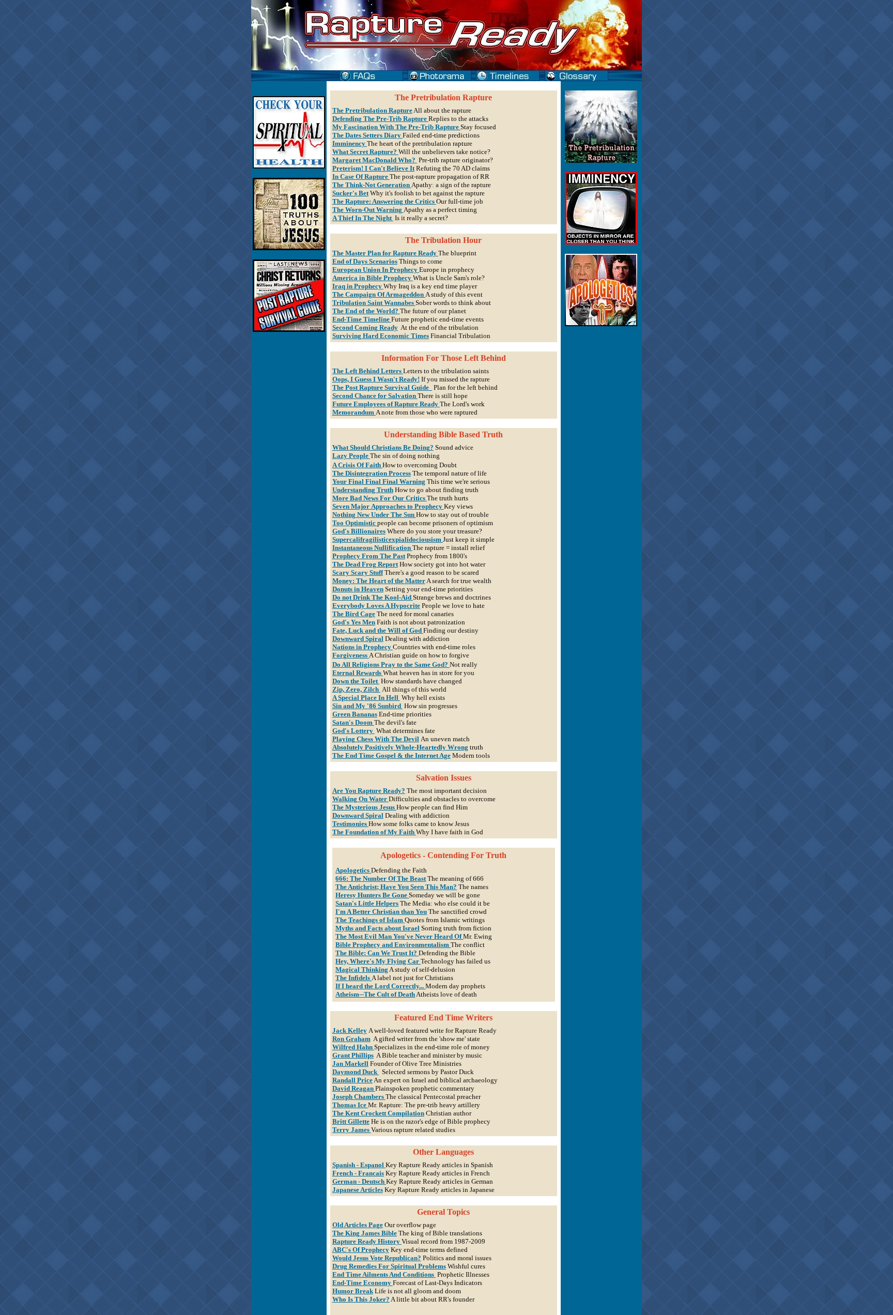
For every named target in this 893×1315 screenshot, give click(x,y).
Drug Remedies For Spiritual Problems (389, 1266)
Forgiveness (350, 655)
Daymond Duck (355, 1072)
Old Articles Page (357, 1225)
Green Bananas (354, 714)
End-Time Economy (362, 1283)
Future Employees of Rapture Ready (386, 404)
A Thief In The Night (362, 218)
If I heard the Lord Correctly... (380, 986)
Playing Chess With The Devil (375, 739)
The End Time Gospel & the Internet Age (391, 755)
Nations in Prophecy (362, 647)
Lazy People (351, 456)
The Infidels (353, 978)
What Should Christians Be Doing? (383, 447)
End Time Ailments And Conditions (384, 1274)
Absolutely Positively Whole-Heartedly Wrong (400, 747)
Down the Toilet (355, 681)
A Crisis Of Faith (357, 465)
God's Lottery (353, 731)
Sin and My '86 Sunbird (367, 706)
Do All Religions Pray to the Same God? (391, 664)
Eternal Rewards (357, 673)
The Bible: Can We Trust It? (377, 953)
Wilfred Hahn (353, 1047)
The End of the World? (366, 311)
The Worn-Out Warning (368, 209)
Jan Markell (350, 1063)
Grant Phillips (353, 1055)
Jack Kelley (349, 1030)
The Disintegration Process (371, 473)
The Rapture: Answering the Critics (384, 201)
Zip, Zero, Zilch (356, 689)
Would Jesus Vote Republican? (376, 1258)
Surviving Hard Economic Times (380, 336)
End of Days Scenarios (364, 261)
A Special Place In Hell (366, 697)
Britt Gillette (350, 1121)
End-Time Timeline (361, 319)
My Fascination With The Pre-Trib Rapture (396, 127)
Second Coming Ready (365, 327)
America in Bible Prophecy (372, 278)
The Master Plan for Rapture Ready (385, 253)
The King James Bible (364, 1233)
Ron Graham (351, 1039)
